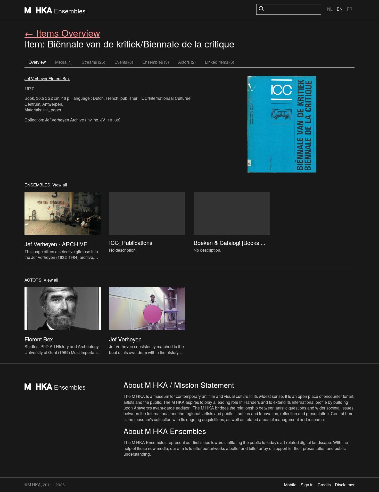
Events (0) (123, 62)
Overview (37, 62)
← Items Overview (62, 32)
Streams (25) (93, 62)
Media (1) (63, 62)
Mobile (290, 485)
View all (59, 185)
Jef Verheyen (36, 78)
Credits (324, 485)
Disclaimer (345, 485)
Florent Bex (59, 78)
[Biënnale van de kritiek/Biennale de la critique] (282, 125)
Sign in (307, 485)
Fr (349, 9)
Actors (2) (187, 62)
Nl (330, 9)
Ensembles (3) (155, 62)
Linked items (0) (219, 62)
